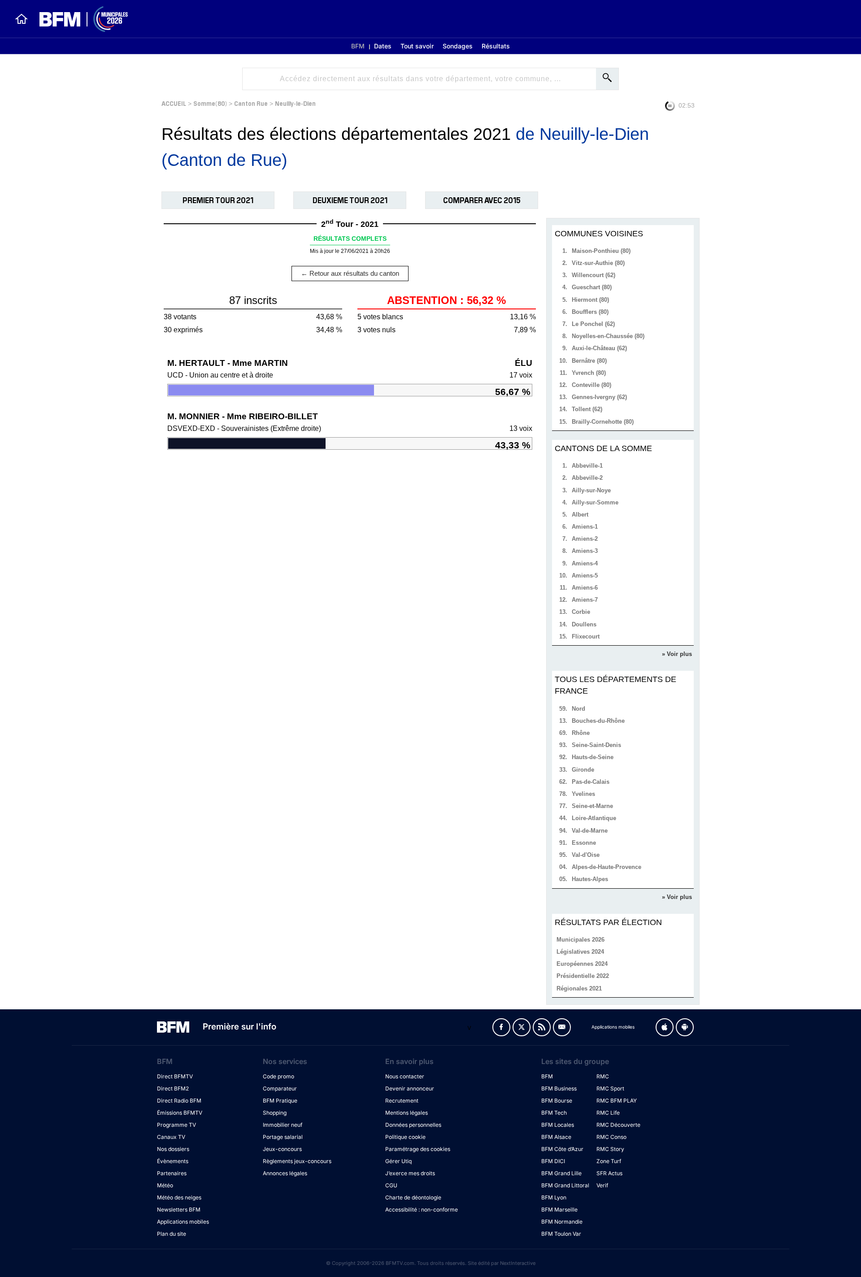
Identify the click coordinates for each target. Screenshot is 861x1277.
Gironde (583, 769)
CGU (391, 1185)
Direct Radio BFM (179, 1100)
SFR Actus (609, 1173)
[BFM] (21, 19)
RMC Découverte (618, 1124)
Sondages (458, 46)
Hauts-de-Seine (592, 757)
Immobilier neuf (282, 1124)
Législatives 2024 (580, 951)
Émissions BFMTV (179, 1112)
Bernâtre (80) (589, 360)
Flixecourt (586, 636)
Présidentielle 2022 (583, 976)
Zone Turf (608, 1161)
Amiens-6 (585, 587)
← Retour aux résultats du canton (350, 273)
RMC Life (608, 1112)
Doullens (584, 624)
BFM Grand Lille (561, 1173)
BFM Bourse (556, 1100)
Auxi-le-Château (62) (599, 348)
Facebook (501, 1027)
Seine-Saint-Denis (596, 745)
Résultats (496, 46)
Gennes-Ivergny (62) (599, 397)
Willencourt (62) (593, 275)
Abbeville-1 (587, 465)
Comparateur (280, 1088)
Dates (382, 46)
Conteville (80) (591, 385)
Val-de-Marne (590, 830)
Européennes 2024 (582, 963)
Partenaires (172, 1173)
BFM (358, 46)
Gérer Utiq (398, 1161)
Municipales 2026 (580, 939)
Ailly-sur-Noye (591, 490)
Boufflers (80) (590, 311)
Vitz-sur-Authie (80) (598, 263)
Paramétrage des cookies (417, 1149)
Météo (165, 1185)
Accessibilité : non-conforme (421, 1209)
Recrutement (401, 1100)
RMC (602, 1076)
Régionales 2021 (579, 988)
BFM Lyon (553, 1197)
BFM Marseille (559, 1209)
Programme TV (176, 1124)
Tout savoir (417, 46)
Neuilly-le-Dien (295, 103)
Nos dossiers (173, 1149)
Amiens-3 (585, 550)
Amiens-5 (585, 575)
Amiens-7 (585, 599)
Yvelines (583, 794)
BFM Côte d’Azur (562, 1149)
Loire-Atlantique (594, 818)
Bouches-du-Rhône (598, 720)
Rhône (581, 733)
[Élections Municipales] (78, 19)
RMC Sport (610, 1088)
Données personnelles (413, 1124)
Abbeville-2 (587, 477)
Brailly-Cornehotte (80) (603, 421)
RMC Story (610, 1149)
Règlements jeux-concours (297, 1161)
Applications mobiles (183, 1221)
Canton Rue (251, 103)
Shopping (275, 1112)
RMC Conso (611, 1137)
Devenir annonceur (409, 1088)
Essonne (584, 842)
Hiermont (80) (590, 299)
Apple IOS (665, 1027)
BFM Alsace (556, 1137)
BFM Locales (557, 1124)
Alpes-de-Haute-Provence (606, 867)
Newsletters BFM (178, 1209)
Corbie (581, 611)
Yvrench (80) (589, 372)
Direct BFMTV (175, 1076)
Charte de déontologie (413, 1197)
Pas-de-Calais (590, 781)
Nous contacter (404, 1076)
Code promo (278, 1076)
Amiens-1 (585, 526)
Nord (578, 708)
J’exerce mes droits (410, 1173)
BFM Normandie (562, 1221)
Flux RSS (542, 1027)
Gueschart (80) (592, 287)
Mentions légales (406, 1112)
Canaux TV (171, 1137)
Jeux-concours (282, 1149)
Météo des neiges (179, 1197)
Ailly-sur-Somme (595, 502)
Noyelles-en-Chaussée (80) (608, 336)
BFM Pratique (280, 1100)
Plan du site (171, 1233)
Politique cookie (405, 1137)
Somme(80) (210, 103)
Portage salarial (283, 1137)
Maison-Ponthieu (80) (601, 251)
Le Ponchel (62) (593, 324)
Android (685, 1027)
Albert (580, 514)
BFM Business (559, 1088)
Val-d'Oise (586, 854)
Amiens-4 (585, 563)
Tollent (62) (587, 409)
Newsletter (562, 1027)
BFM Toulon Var (561, 1233)
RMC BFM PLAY (616, 1100)
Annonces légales (285, 1173)
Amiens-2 (585, 538)
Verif (602, 1185)
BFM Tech (554, 1112)
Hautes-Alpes (590, 879)
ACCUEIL (173, 103)
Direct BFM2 (173, 1088)
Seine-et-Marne (592, 806)
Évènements (172, 1161)
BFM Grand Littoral (565, 1185)
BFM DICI (553, 1161)
